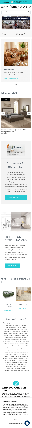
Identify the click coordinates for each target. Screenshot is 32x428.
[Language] (26, 7)
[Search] (29, 12)
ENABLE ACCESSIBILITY (5, 2)
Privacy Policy (23, 414)
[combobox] (16, 12)
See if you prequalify (16, 197)
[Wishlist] (24, 7)
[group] (16, 117)
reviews (6, 6)
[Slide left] (12, 85)
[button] (2, 7)
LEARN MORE (12, 265)
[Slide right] (20, 85)
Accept (15, 419)
